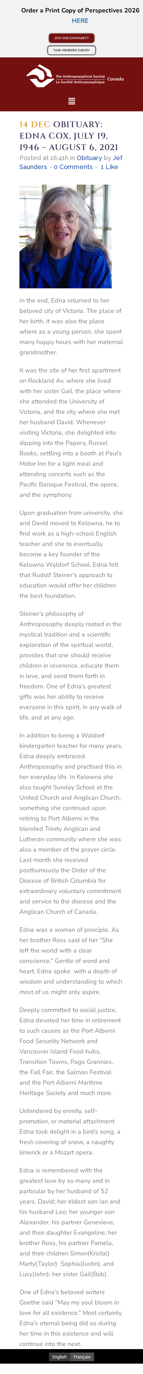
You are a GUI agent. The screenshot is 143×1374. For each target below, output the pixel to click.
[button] (71, 101)
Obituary (89, 157)
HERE (80, 21)
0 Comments (73, 166)
